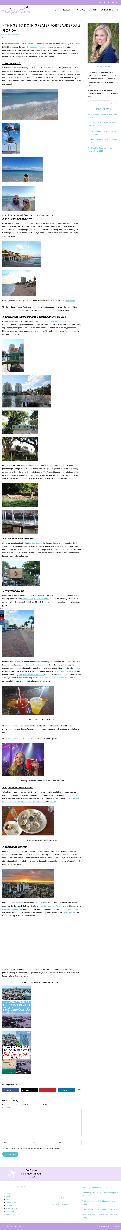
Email (33, 1142)
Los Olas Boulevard (36, 543)
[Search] (115, 102)
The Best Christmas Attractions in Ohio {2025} (100, 1209)
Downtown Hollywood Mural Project (35, 599)
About (8, 1196)
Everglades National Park (12, 909)
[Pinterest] (100, 2)
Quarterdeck (70, 301)
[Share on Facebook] (2, 612)
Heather (6, 38)
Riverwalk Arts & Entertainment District (62, 321)
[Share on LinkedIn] (2, 623)
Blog (7, 1199)
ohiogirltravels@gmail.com (60, 1204)
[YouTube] (113, 2)
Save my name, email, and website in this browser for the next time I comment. (31, 1148)
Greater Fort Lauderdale (39, 47)
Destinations (67, 10)
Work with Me (11, 1202)
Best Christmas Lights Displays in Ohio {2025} (100, 1187)
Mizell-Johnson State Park (49, 906)
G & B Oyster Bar (13, 802)
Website (61, 1142)
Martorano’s (41, 802)
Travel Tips (81, 10)
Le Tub (69, 798)
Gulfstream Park (70, 912)
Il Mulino (53, 802)
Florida (5, 34)
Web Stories (10, 1215)
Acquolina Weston (28, 802)
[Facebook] (104, 2)
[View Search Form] (117, 10)
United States (14, 34)
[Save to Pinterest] (2, 619)
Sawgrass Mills (73, 909)
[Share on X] (2, 615)
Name (6, 1142)
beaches (76, 71)
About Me (93, 10)
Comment (6, 1107)
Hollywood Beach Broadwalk (35, 665)
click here (106, 93)
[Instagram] (96, 2)
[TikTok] (117, 2)
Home (56, 10)
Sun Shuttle (10, 726)
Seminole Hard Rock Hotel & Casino (21, 739)
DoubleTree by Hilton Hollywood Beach (54, 678)
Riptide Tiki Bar (67, 671)
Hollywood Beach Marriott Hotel (31, 675)
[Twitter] (108, 2)
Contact (9, 1205)
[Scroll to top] (116, 1222)
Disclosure (10, 1211)
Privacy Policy (11, 1208)
